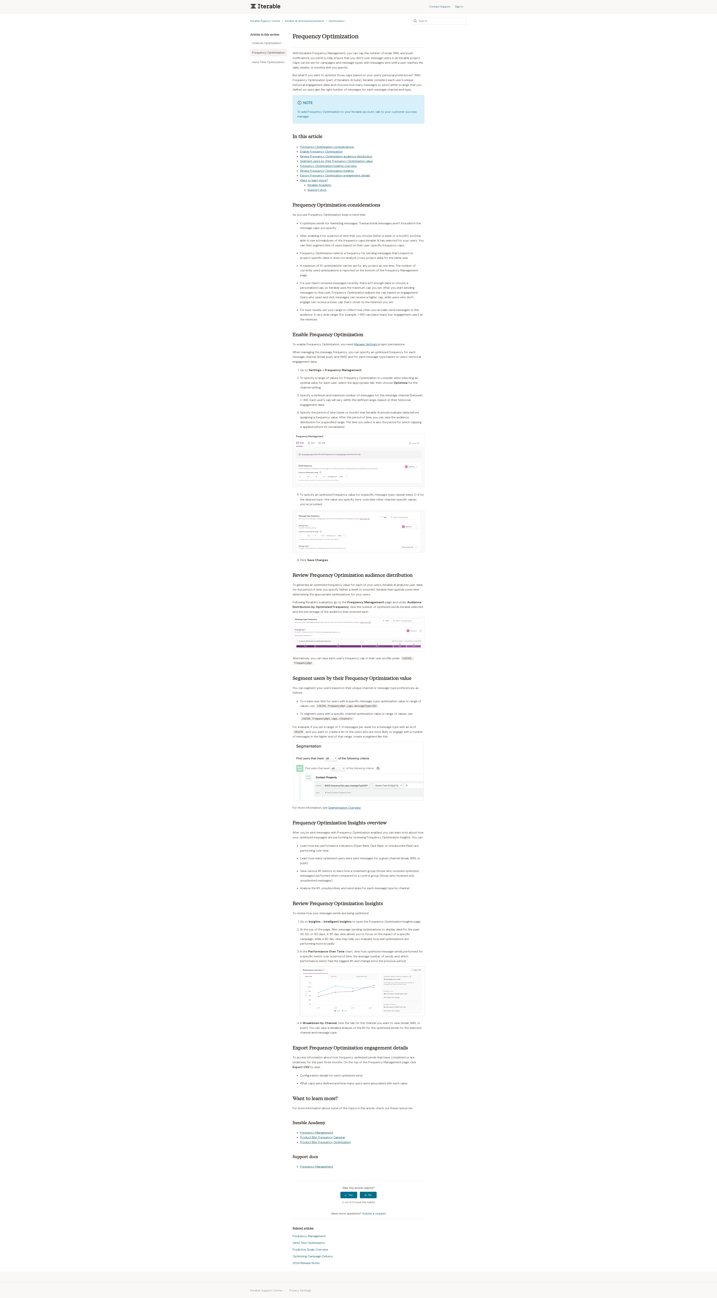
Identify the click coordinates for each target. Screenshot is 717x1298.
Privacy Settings (300, 1290)
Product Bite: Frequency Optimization (325, 1142)
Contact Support (440, 6)
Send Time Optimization (268, 62)
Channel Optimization (266, 43)
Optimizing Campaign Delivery (313, 1256)
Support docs (317, 190)
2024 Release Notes (306, 1263)
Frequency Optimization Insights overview (328, 166)
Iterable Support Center (265, 21)
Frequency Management (316, 1133)
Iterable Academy (319, 185)
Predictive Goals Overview (310, 1249)
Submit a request (374, 1213)
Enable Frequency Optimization (321, 152)
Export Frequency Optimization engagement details (335, 175)
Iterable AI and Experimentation (304, 21)
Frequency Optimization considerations (327, 147)
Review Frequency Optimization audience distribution (336, 156)
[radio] (348, 1195)
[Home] (265, 7)
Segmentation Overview (344, 808)
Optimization (337, 21)
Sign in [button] (459, 6)
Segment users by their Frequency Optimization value (336, 161)
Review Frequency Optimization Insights (327, 171)
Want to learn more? (314, 180)
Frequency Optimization (268, 53)
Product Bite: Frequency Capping (322, 1137)
